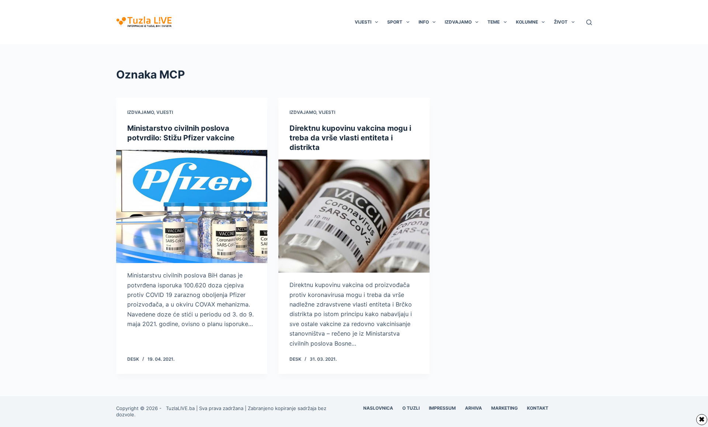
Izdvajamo (458, 22)
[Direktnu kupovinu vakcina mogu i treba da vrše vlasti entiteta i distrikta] (354, 216)
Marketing (504, 408)
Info (424, 22)
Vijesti (363, 22)
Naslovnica (378, 408)
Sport (394, 22)
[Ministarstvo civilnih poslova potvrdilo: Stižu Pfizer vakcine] (191, 206)
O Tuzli (411, 408)
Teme (493, 22)
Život (561, 22)
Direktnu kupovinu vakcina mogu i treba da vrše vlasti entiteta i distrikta (350, 138)
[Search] (589, 22)
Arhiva (473, 408)
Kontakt (537, 408)
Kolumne (527, 22)
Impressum (442, 408)
